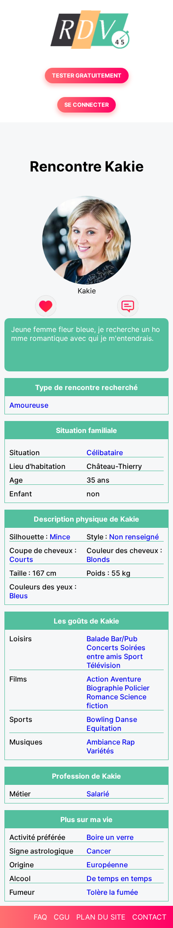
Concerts (102, 647)
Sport (133, 656)
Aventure (125, 679)
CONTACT (149, 916)
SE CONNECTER (86, 104)
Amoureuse (28, 405)
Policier (137, 687)
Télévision (103, 665)
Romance (102, 696)
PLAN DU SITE (101, 916)
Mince (60, 536)
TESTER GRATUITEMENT (87, 75)
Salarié (97, 793)
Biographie (104, 687)
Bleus (18, 595)
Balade (97, 638)
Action (97, 679)
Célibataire (104, 452)
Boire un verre (110, 837)
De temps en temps (119, 878)
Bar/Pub (124, 638)
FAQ (40, 916)
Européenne (107, 864)
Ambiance (103, 741)
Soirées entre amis (115, 652)
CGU (62, 916)
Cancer (98, 850)
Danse (126, 719)
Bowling (100, 719)
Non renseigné (134, 536)
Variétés (100, 750)
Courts (21, 559)
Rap (128, 741)
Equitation (104, 728)
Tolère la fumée (112, 892)
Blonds (98, 559)
